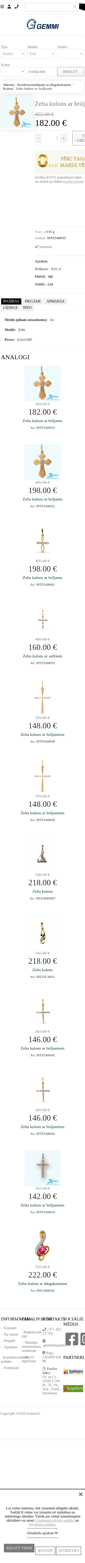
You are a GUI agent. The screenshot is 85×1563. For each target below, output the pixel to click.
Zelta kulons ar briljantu (42, 420)
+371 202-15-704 (52, 1331)
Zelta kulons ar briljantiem (42, 734)
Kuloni (8, 88)
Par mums (11, 1334)
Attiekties (68, 1551)
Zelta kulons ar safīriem (42, 656)
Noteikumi (11, 1368)
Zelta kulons (42, 891)
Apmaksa (10, 1347)
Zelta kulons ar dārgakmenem (42, 1283)
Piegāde (9, 1341)
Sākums (8, 85)
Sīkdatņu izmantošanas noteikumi (31, 1347)
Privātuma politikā (42, 1524)
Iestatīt (45, 1551)
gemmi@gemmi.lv (56, 1345)
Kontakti (10, 1328)
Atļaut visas (19, 1551)
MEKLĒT (71, 71)
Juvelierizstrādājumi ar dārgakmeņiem (44, 85)
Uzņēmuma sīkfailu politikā (54, 1520)
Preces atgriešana (29, 1359)
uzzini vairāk (73, 181)
